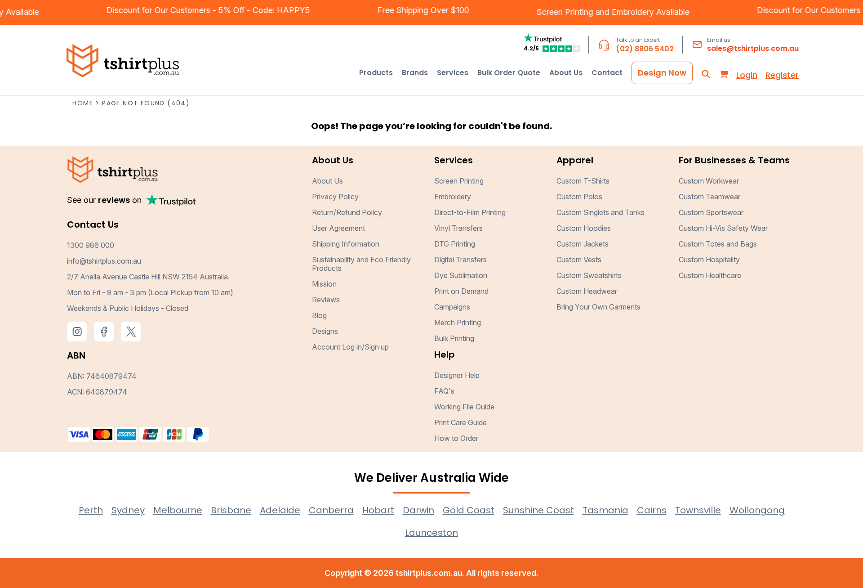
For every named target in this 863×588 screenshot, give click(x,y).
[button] (376, 72)
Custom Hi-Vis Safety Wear (723, 228)
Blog (319, 315)
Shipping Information (345, 243)
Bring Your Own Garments (598, 306)
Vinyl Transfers (458, 228)
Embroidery (642, 12)
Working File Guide (464, 406)
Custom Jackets (582, 243)
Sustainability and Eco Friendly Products (361, 264)
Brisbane (231, 510)
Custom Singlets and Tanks (600, 212)
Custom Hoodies (583, 228)
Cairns (652, 510)
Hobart (378, 510)
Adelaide (280, 510)
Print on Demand (461, 291)
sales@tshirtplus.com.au (753, 48)
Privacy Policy (335, 196)
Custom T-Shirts (582, 180)
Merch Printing (457, 322)
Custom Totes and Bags (718, 243)
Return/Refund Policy (347, 212)
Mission (324, 283)
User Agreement (338, 228)
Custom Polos (579, 196)
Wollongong (757, 510)
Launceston (431, 532)
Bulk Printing (454, 338)
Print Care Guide (460, 422)
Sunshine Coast (538, 510)
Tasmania (605, 510)
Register (782, 75)
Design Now (662, 72)
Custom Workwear (709, 180)
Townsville (698, 510)
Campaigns (452, 306)
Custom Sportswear (711, 212)
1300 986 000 (90, 245)
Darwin (418, 510)
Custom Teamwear (709, 196)
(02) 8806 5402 (645, 49)
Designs (325, 331)
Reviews (326, 299)
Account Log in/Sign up (350, 346)
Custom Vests (578, 259)
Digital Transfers (460, 259)
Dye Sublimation (460, 275)
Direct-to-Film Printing (470, 212)
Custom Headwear (586, 291)
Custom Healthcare (710, 275)
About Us (327, 180)
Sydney (128, 510)
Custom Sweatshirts (589, 275)
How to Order (456, 438)
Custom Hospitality (709, 259)
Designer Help (457, 375)
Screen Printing (574, 12)
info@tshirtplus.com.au (104, 260)
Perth (91, 510)
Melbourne (177, 510)
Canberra (331, 510)
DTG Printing (454, 243)
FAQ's (444, 390)
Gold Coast (468, 510)
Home (82, 103)
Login (746, 75)
